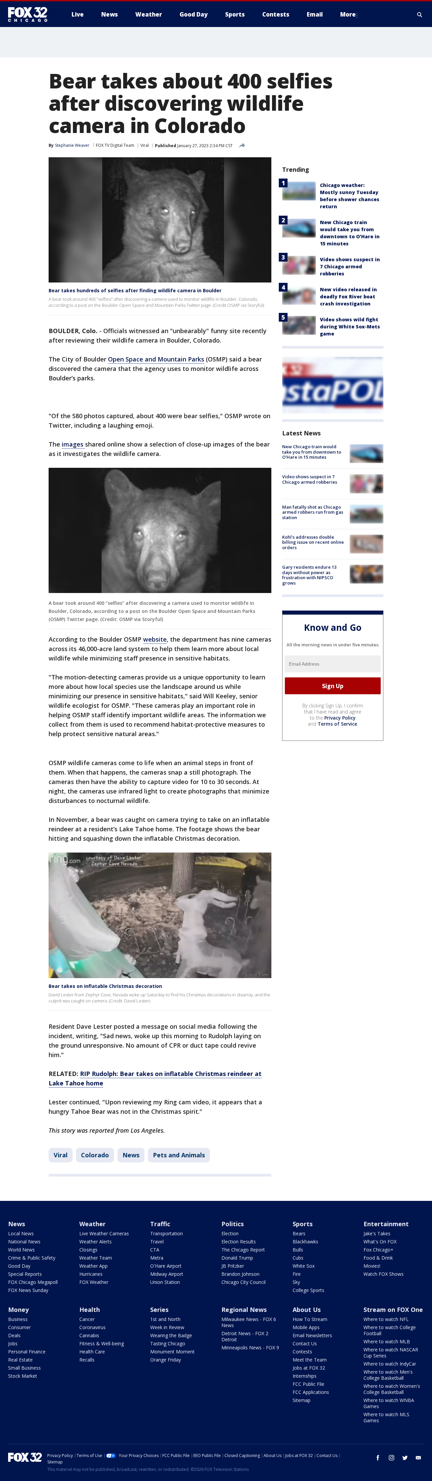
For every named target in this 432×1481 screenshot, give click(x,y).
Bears (299, 1233)
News (131, 1155)
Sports (303, 1224)
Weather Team (95, 1258)
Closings (88, 1249)
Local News (21, 1233)
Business (18, 1319)
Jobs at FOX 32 (309, 1368)
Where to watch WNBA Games (388, 1403)
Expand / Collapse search (420, 14)
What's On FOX (380, 1241)
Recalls (86, 1359)
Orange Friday (165, 1359)
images (73, 444)
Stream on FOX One (393, 1309)
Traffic (160, 1224)
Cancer (86, 1319)
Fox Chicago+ (378, 1249)
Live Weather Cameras (104, 1233)
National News (24, 1241)
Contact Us (305, 1343)
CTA (154, 1249)
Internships (305, 1376)
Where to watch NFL (386, 1319)
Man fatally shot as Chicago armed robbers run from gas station (312, 512)
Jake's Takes (376, 1233)
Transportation (166, 1233)
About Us (307, 1309)
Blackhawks (305, 1241)
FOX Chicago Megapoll (33, 1282)
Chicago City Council (243, 1282)
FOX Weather (93, 1282)
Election (230, 1233)
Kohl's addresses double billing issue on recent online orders (313, 542)
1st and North (165, 1319)
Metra (156, 1258)
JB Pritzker (232, 1266)
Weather (92, 1224)
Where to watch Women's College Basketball (391, 1389)
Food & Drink (378, 1258)
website (155, 639)
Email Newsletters (312, 1335)
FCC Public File (308, 1384)
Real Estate (20, 1359)
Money (18, 1309)
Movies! (371, 1266)
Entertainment (386, 1224)
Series (159, 1309)
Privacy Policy (340, 718)
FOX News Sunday (28, 1290)
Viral (144, 145)
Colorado (95, 1155)
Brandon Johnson (240, 1274)
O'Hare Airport (166, 1266)
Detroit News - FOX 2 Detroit (244, 1336)
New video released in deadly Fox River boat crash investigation (348, 296)
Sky (296, 1282)
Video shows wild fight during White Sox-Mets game (350, 326)
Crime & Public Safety (31, 1258)
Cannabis (89, 1335)
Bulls (298, 1249)
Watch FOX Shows (383, 1274)
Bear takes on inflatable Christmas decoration (105, 986)
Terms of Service (337, 724)
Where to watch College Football (389, 1330)
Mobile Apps (306, 1327)
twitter (405, 1457)
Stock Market (22, 1376)
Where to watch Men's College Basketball (388, 1375)
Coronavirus (92, 1327)
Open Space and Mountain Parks (156, 359)
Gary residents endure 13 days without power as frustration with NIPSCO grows (309, 575)
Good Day (19, 1266)
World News (21, 1249)
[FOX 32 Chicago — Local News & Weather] (30, 14)
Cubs (298, 1258)
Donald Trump (237, 1258)
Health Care (92, 1351)
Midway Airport (166, 1274)
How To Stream (310, 1319)
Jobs (13, 1343)
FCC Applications (311, 1392)
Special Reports (25, 1274)
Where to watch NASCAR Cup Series (390, 1352)
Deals (14, 1335)
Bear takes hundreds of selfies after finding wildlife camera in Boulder (135, 290)
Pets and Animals (179, 1155)
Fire (297, 1274)
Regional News (244, 1309)
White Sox (304, 1266)
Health (89, 1309)
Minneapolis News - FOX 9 (250, 1347)
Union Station (165, 1282)
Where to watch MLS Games (386, 1417)
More (348, 14)
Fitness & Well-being (101, 1343)
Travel (157, 1241)
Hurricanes (91, 1274)
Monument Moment (172, 1351)
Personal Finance (27, 1351)
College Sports (308, 1290)
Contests (302, 1351)
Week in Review (167, 1327)
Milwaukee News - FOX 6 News (248, 1322)
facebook (378, 1457)
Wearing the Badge (171, 1335)
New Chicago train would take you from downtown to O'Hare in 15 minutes (311, 451)
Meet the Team (310, 1359)
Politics (232, 1224)
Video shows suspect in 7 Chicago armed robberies (350, 266)
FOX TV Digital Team (115, 145)
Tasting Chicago (167, 1343)
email (418, 1457)
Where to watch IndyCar (389, 1364)
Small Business (24, 1368)
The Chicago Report (243, 1249)
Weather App (93, 1266)
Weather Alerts (95, 1241)
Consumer (19, 1327)
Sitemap (301, 1400)
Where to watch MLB (386, 1341)
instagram (391, 1457)
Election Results (238, 1241)
